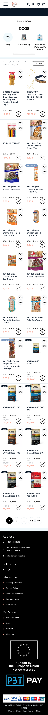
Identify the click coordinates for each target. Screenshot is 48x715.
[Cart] (43, 4)
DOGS (5, 110)
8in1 (17, 198)
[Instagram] (8, 569)
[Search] (28, 4)
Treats (35, 154)
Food (29, 374)
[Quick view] (20, 77)
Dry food (36, 372)
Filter (39, 63)
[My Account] (33, 4)
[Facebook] (3, 569)
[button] (18, 114)
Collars (29, 110)
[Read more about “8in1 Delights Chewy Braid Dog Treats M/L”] (42, 201)
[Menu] (5, 4)
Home (19, 21)
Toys (10, 110)
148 (31, 520)
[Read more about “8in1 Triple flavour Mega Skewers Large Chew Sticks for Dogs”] (18, 378)
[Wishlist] (38, 4)
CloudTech (36, 711)
